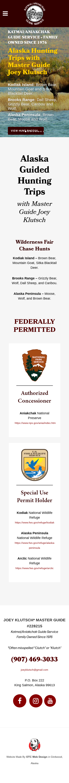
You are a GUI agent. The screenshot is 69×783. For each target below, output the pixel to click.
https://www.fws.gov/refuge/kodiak (34, 522)
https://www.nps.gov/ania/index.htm (35, 422)
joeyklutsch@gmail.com (34, 669)
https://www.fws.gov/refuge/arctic (34, 568)
